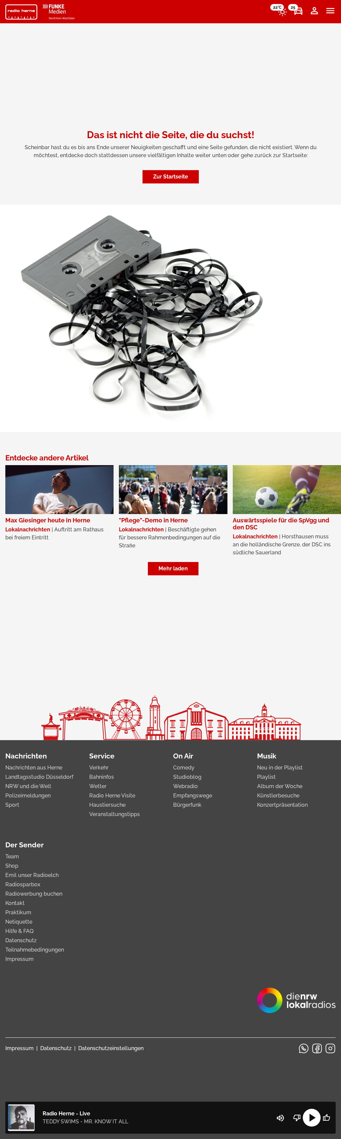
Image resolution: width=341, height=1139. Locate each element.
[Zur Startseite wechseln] (21, 12)
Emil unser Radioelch (32, 875)
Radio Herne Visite (112, 795)
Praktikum (18, 912)
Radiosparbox (22, 884)
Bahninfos (101, 777)
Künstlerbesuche (278, 795)
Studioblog (187, 777)
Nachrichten (26, 756)
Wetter (98, 786)
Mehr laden (173, 568)
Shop (11, 866)
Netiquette (18, 922)
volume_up (280, 1118)
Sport (12, 805)
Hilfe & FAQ (19, 931)
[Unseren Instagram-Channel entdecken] (330, 1048)
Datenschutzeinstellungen (111, 1048)
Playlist (266, 777)
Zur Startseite (170, 176)
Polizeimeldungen (28, 795)
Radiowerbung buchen (33, 894)
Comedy (183, 767)
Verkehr (99, 767)
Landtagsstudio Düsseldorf (39, 777)
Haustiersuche (107, 805)
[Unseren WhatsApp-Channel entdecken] (303, 1048)
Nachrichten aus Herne (33, 767)
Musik (266, 756)
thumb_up (326, 1118)
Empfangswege (192, 795)
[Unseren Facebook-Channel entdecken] (317, 1048)
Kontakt (15, 903)
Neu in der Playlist (280, 767)
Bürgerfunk (187, 805)
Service (102, 756)
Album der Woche (279, 786)
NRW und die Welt (28, 786)
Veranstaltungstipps (114, 814)
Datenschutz (21, 940)
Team (12, 856)
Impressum (19, 959)
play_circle (311, 1117)
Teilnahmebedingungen (34, 950)
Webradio (185, 786)
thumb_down (297, 1118)
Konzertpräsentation (282, 805)
